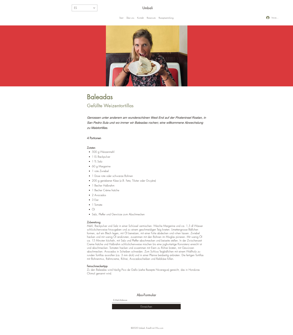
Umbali (147, 8)
